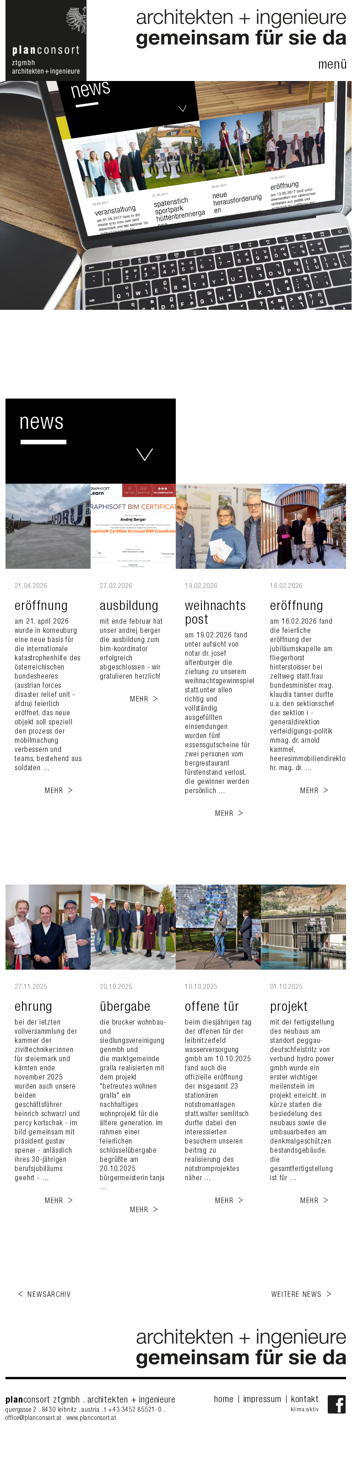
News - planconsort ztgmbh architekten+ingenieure (144, 454)
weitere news (296, 1295)
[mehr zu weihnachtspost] (218, 526)
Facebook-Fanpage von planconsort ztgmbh (337, 1404)
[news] (176, 195)
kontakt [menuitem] (305, 1400)
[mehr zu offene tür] (218, 927)
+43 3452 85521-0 (135, 1410)
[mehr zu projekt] (303, 927)
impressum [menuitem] (263, 1400)
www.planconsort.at (91, 1418)
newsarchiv (48, 1295)
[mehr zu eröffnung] (48, 526)
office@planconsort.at (33, 1418)
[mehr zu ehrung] (48, 927)
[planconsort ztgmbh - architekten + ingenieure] (46, 79)
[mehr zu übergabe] (133, 927)
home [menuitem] (223, 1400)
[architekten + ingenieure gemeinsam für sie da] (241, 47)
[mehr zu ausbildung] (133, 526)
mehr (54, 791)
